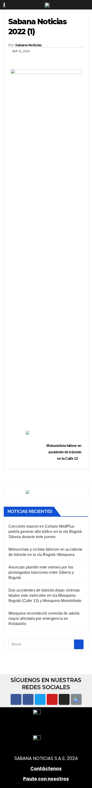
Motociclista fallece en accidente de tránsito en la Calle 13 (63, 452)
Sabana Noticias (28, 45)
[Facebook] (16, 699)
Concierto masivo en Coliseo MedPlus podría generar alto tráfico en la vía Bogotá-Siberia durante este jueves (45, 531)
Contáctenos (46, 768)
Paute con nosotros (46, 779)
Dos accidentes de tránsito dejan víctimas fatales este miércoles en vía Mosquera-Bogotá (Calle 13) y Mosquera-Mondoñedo (45, 595)
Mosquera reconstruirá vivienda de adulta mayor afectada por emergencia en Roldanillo (43, 618)
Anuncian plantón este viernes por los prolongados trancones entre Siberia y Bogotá (41, 572)
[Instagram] (64, 699)
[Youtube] (52, 699)
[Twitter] (40, 699)
